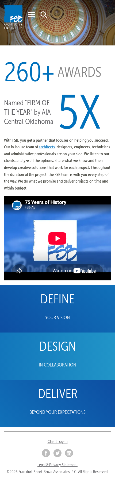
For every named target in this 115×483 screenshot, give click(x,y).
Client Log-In (58, 441)
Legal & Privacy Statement (57, 464)
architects (47, 146)
